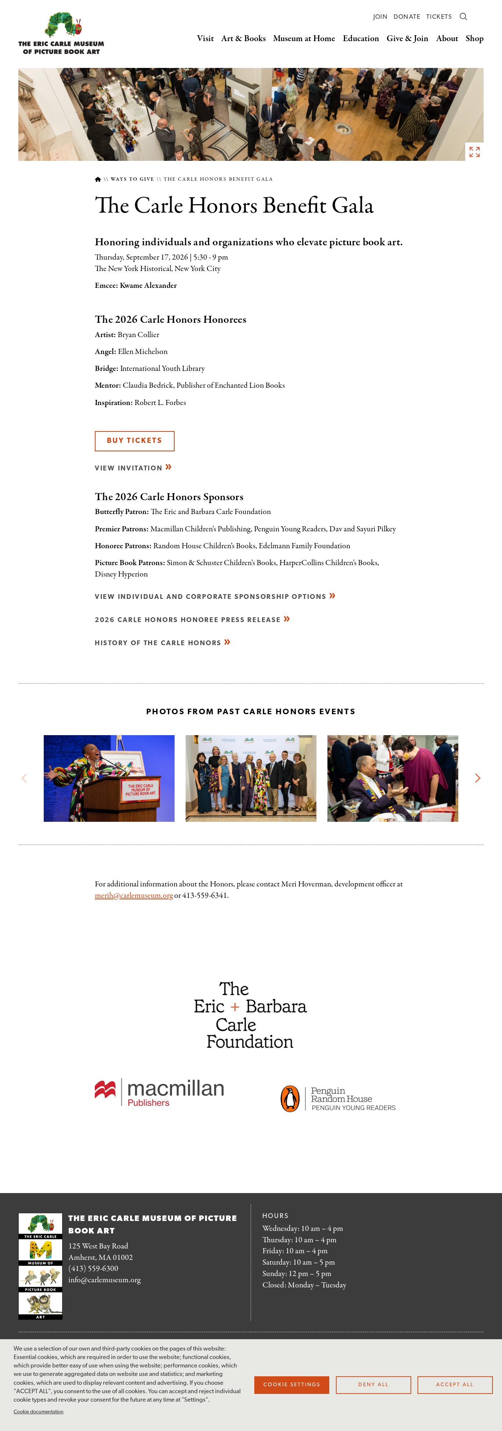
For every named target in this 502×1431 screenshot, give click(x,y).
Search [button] (463, 16)
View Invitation (129, 469)
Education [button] (361, 39)
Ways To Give (132, 179)
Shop (475, 39)
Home (98, 179)
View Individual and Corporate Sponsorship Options (210, 597)
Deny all (373, 1385)
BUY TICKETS (134, 441)
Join (380, 17)
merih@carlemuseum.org (134, 895)
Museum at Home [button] (304, 39)
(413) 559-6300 (93, 1268)
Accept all (455, 1385)
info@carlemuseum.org (104, 1280)
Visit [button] (205, 39)
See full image (474, 151)
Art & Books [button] (243, 39)
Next (476, 778)
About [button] (447, 39)
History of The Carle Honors (158, 643)
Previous (26, 778)
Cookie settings (291, 1385)
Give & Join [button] (408, 39)
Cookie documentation (39, 1412)
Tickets (439, 17)
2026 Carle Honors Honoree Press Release (188, 620)
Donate (407, 17)
